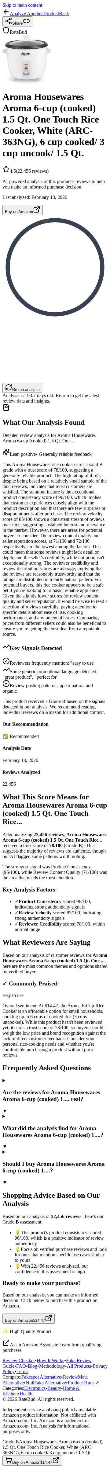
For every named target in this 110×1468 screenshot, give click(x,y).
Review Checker (18, 1360)
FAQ (21, 1366)
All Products (79, 1366)
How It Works (50, 1360)
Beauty (54, 1388)
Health (26, 1393)
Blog (32, 1366)
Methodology (52, 1366)
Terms (22, 1371)
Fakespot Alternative (41, 1377)
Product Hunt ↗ (83, 1382)
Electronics (35, 1388)
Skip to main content (22, 5)
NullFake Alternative (46, 1382)
